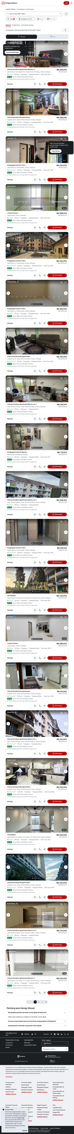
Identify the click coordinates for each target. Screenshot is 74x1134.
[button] (8, 25)
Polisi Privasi (20, 1117)
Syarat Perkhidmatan (33, 1128)
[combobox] (34, 14)
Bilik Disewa (40, 1090)
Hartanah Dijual (26, 1082)
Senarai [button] (22, 37)
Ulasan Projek (10, 1091)
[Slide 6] (39, 160)
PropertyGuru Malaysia (10, 1083)
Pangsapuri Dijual (26, 1087)
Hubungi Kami (28, 1040)
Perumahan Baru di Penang (58, 1096)
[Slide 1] (32, 160)
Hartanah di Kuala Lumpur (42, 1108)
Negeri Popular (42, 1105)
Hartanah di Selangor (43, 1112)
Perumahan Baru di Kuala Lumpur (58, 1092)
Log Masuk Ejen (57, 1107)
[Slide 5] (38, 160)
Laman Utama (10, 9)
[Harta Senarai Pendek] (65, 43)
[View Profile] (11, 43)
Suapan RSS (56, 1112)
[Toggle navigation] (71, 3)
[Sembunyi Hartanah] (61, 43)
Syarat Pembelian (55, 1128)
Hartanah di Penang (43, 1114)
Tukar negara (46, 1040)
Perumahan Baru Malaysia (58, 1083)
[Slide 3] (35, 160)
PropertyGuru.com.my (12, 1067)
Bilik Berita (27, 1042)
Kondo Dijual (25, 1085)
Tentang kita (9, 1042)
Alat (54, 1105)
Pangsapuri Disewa (42, 1087)
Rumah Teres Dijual (27, 1090)
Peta (53, 37)
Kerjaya (8, 1047)
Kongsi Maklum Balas (30, 1045)
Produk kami (9, 1045)
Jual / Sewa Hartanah (59, 1110)
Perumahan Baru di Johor (58, 1088)
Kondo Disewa (41, 1085)
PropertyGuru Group (12, 1040)
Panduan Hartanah (11, 1089)
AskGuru (8, 1087)
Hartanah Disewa (42, 1082)
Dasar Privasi (44, 1128)
